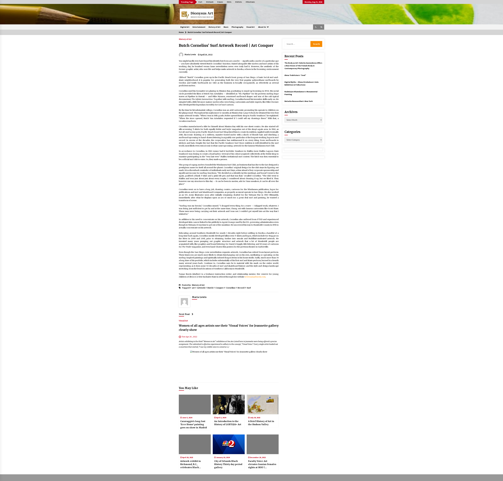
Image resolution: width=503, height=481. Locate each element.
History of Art (214, 27)
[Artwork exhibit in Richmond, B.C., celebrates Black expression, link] (195, 444)
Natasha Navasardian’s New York (299, 101)
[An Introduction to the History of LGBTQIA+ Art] (229, 404)
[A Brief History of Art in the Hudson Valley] (263, 404)
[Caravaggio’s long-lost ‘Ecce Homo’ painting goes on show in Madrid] (195, 404)
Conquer (219, 288)
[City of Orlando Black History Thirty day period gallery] (229, 444)
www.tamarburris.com (255, 277)
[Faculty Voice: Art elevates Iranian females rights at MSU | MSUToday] (263, 444)
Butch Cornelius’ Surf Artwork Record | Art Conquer (226, 45)
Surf (249, 288)
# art (200, 2)
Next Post (184, 314)
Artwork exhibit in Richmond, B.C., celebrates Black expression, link (190, 464)
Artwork (201, 288)
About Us (262, 27)
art (193, 288)
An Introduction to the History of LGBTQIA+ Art (227, 423)
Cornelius (230, 288)
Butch (210, 288)
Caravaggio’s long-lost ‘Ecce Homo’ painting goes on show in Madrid (193, 424)
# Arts (229, 2)
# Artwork (209, 2)
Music (226, 27)
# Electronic (250, 2)
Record (240, 288)
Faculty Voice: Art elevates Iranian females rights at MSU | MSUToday (262, 464)
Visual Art (250, 27)
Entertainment (199, 27)
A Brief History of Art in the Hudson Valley (261, 423)
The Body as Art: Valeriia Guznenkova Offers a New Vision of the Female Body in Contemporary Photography (303, 66)
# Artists (238, 2)
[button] (316, 27)
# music (220, 2)
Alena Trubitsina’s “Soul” (295, 75)
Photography (237, 27)
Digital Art (184, 27)
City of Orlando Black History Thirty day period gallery (228, 464)
